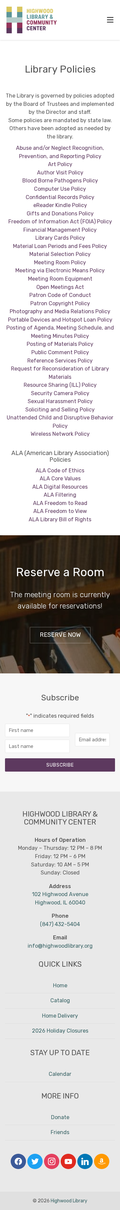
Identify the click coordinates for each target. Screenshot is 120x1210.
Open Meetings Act (60, 287)
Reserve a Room (60, 572)
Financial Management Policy (60, 230)
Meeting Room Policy (60, 262)
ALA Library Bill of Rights (60, 519)
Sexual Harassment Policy (60, 401)
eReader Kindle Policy (60, 205)
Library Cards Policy (60, 238)
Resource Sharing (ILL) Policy (60, 385)
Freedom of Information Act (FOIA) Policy (60, 221)
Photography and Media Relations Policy (60, 311)
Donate (60, 1117)
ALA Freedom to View (60, 511)
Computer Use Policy (60, 189)
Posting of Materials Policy (60, 344)
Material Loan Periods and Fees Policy (60, 246)
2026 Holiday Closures (60, 1031)
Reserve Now (60, 634)
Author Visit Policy (60, 172)
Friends (60, 1132)
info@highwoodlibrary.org (60, 946)
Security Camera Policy (60, 393)
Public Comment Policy (60, 352)
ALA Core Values (60, 478)
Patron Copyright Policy (60, 303)
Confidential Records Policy (60, 197)
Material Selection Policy (60, 254)
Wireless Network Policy (60, 434)
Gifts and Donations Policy (60, 213)
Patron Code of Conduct (60, 295)
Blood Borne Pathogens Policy (60, 180)
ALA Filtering (60, 495)
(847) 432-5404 (60, 924)
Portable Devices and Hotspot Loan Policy (60, 320)
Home (60, 985)
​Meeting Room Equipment (60, 279)
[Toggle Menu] (110, 20)
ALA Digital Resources (60, 487)
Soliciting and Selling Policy (60, 409)
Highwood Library (69, 1201)
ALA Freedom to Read (60, 503)
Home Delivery (60, 1016)
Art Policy (60, 164)
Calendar (60, 1074)
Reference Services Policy (60, 361)
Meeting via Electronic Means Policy (60, 270)
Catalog (60, 1000)
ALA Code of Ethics (60, 470)
